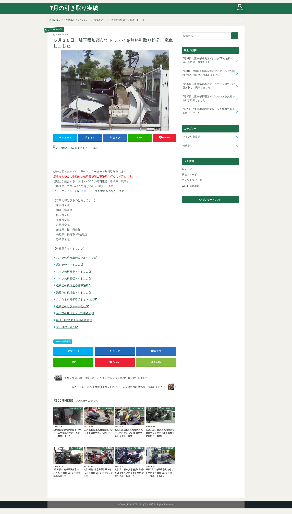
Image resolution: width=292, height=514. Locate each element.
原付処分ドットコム (68, 264)
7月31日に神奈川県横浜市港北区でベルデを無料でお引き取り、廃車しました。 (208, 73)
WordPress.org (190, 186)
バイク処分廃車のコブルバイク (75, 257)
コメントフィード (192, 180)
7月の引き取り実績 (74, 7)
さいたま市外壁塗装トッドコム (75, 299)
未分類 (186, 145)
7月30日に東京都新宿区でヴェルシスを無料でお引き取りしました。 (208, 98)
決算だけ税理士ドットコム (72, 292)
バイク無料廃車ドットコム (72, 271)
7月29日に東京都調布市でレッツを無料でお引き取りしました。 (208, 111)
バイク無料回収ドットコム (72, 278)
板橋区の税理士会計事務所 (72, 285)
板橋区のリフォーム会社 (71, 306)
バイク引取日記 (64, 341)
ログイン (187, 168)
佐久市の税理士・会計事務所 (73, 313)
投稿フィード (189, 174)
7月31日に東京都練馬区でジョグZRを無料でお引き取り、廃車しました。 (207, 60)
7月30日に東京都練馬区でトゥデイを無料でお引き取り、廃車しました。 (208, 85)
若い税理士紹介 (65, 327)
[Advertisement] (210, 226)
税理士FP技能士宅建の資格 (72, 320)
